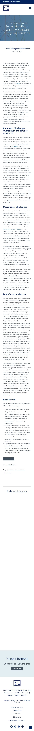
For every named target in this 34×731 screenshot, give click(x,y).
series (18, 83)
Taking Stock (7, 473)
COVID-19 (15, 146)
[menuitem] (17, 2)
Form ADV (17, 714)
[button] (30, 8)
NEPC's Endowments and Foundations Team (18, 49)
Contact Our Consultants (17, 720)
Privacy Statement (17, 707)
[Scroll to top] (30, 727)
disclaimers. (12, 465)
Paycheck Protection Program (12, 229)
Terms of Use (17, 710)
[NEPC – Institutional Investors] (6, 8)
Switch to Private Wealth (11, 2)
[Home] (17, 683)
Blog (8, 511)
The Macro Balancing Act (15, 517)
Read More (9, 519)
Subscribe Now (17, 668)
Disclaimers (17, 717)
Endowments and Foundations (16, 470)
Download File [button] (8, 459)
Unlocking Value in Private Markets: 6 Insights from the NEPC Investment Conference (16, 632)
